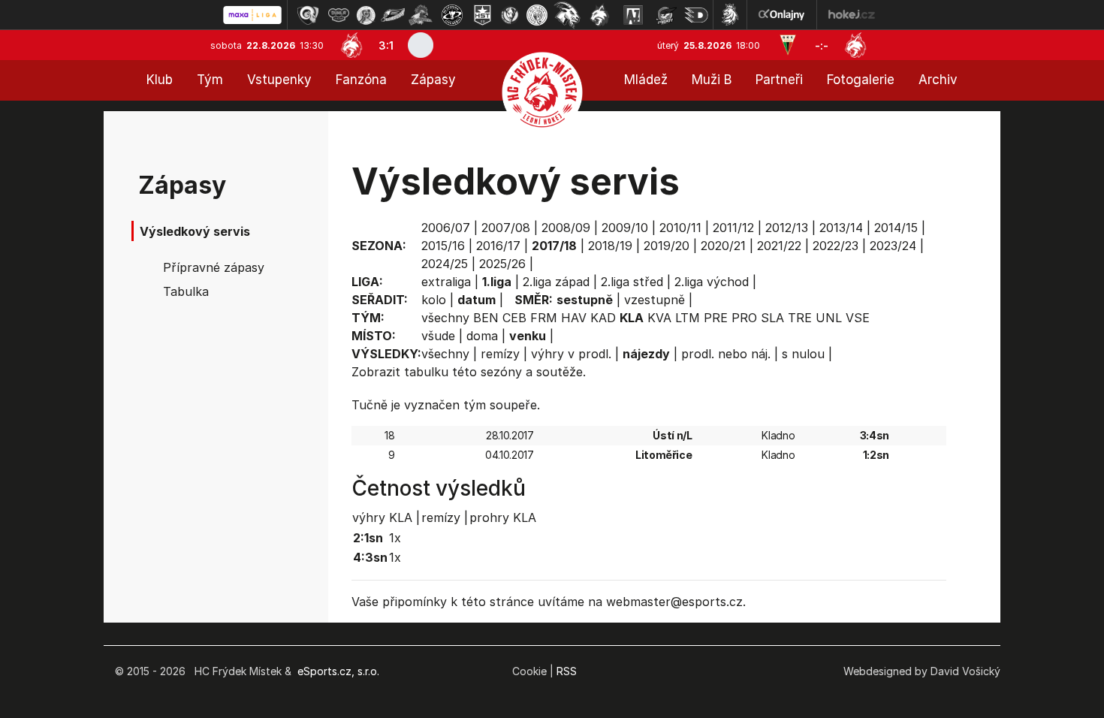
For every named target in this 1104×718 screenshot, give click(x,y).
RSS (567, 671)
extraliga (446, 281)
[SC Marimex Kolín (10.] (567, 15)
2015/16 (443, 245)
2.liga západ (556, 281)
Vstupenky (279, 79)
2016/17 (498, 245)
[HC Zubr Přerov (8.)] (509, 15)
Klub (159, 79)
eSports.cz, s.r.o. (338, 671)
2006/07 (445, 227)
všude (438, 335)
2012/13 (786, 227)
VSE (858, 317)
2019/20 (666, 245)
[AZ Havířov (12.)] (633, 15)
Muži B (711, 79)
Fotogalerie (860, 79)
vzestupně (654, 299)
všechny (445, 317)
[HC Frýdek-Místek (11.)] (600, 15)
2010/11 (680, 227)
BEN (486, 317)
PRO (744, 317)
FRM (543, 317)
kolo (433, 299)
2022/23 (835, 245)
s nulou (803, 353)
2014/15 (896, 227)
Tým (210, 79)
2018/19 (610, 245)
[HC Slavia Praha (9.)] (536, 15)
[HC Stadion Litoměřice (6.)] (452, 15)
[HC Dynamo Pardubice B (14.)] (696, 15)
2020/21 (723, 245)
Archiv (938, 79)
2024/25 (444, 263)
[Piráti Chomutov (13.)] (666, 15)
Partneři (779, 79)
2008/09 (565, 227)
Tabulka (186, 291)
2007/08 (505, 227)
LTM (687, 317)
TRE (800, 317)
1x (395, 537)
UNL (829, 317)
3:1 (386, 45)
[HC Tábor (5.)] (421, 15)
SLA (772, 317)
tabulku (426, 371)
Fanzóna (361, 79)
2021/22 (779, 245)
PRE (716, 317)
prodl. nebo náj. (726, 353)
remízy (500, 353)
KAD (603, 317)
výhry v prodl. (571, 353)
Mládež (646, 79)
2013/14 (841, 227)
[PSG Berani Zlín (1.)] (308, 15)
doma (482, 335)
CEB (514, 317)
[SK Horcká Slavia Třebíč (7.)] (482, 15)
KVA (659, 317)
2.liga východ (711, 281)
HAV (574, 317)
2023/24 (893, 245)
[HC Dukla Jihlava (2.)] (338, 15)
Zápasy (433, 79)
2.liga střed (632, 281)
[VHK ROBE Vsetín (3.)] (365, 15)
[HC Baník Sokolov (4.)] (392, 15)
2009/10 (625, 227)
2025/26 (502, 263)
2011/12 (733, 227)
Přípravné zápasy (213, 267)
